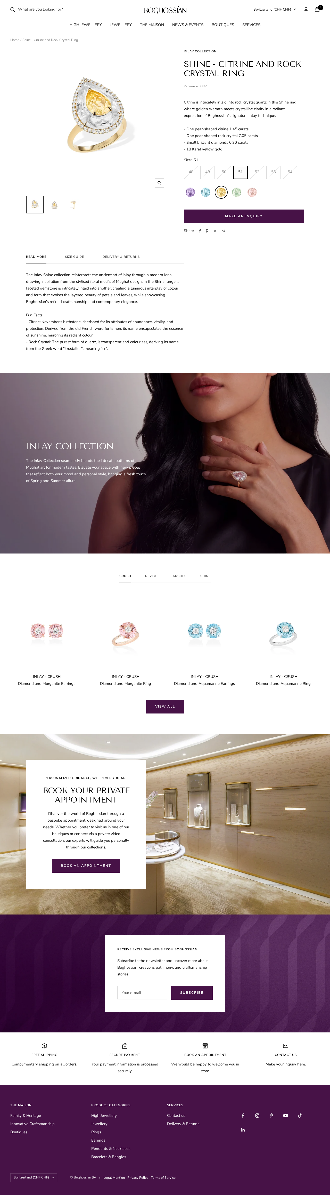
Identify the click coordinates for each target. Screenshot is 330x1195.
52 (257, 171)
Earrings (98, 1140)
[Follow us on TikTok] (300, 1116)
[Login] (306, 9)
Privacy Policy (138, 1177)
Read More (36, 257)
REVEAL (152, 576)
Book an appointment (86, 865)
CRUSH (125, 576)
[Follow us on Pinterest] (271, 1116)
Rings (96, 1132)
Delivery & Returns (121, 257)
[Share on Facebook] (200, 231)
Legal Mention (114, 1177)
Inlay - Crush (47, 676)
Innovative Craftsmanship (32, 1123)
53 (273, 171)
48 (191, 171)
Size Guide (74, 257)
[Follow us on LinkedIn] (243, 1130)
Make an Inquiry (244, 216)
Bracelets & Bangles (108, 1156)
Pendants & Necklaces (110, 1148)
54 (290, 171)
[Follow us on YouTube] (285, 1116)
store (205, 1070)
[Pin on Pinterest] (207, 231)
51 (240, 171)
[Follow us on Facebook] (243, 1116)
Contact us (176, 1115)
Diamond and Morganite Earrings (46, 683)
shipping (46, 1064)
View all (165, 706)
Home (14, 40)
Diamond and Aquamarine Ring (283, 683)
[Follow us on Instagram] (257, 1116)
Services (251, 24)
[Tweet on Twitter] (215, 231)
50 (224, 171)
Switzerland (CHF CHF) (272, 9)
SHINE (205, 576)
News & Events (187, 24)
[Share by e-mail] (223, 231)
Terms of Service (163, 1177)
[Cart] (317, 9)
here (301, 1064)
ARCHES (179, 576)
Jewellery (121, 24)
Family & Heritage (25, 1115)
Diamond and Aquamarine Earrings (204, 683)
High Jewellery (86, 24)
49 (207, 171)
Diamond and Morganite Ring (125, 683)
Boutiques (223, 24)
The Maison (152, 24)
